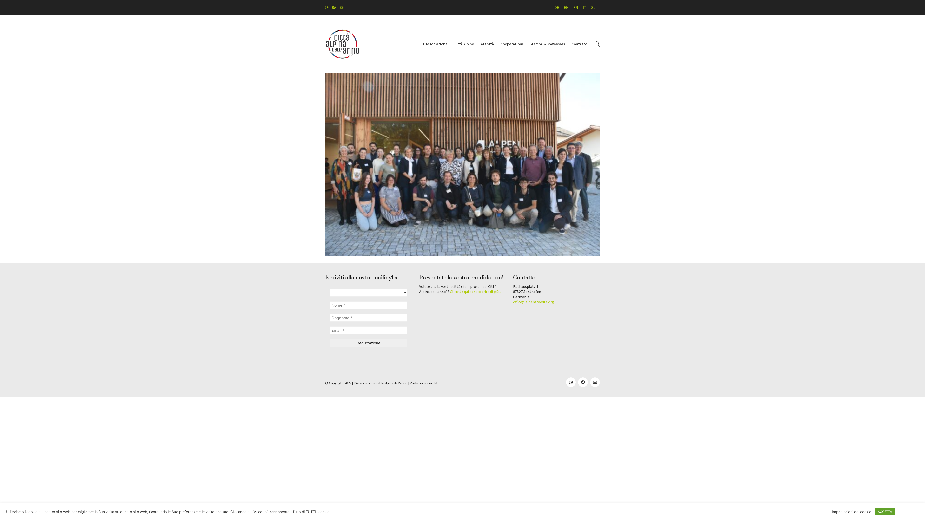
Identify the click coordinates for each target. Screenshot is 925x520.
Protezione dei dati (424, 383)
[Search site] (597, 44)
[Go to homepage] (342, 44)
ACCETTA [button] (885, 512)
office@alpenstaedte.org (533, 302)
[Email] (595, 382)
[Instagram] (571, 382)
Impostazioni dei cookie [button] (851, 512)
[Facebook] (583, 382)
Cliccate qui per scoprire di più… (476, 291)
